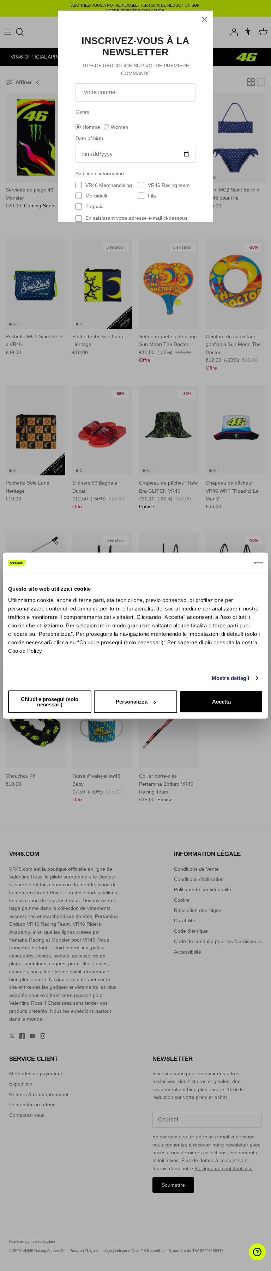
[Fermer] (204, 19)
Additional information (100, 173)
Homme (91, 127)
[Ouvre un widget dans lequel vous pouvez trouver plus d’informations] (244, 1258)
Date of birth (89, 138)
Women (119, 127)
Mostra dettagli (230, 678)
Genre (83, 112)
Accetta (221, 702)
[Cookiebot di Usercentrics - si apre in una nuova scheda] (232, 563)
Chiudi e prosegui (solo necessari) (49, 701)
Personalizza (131, 702)
